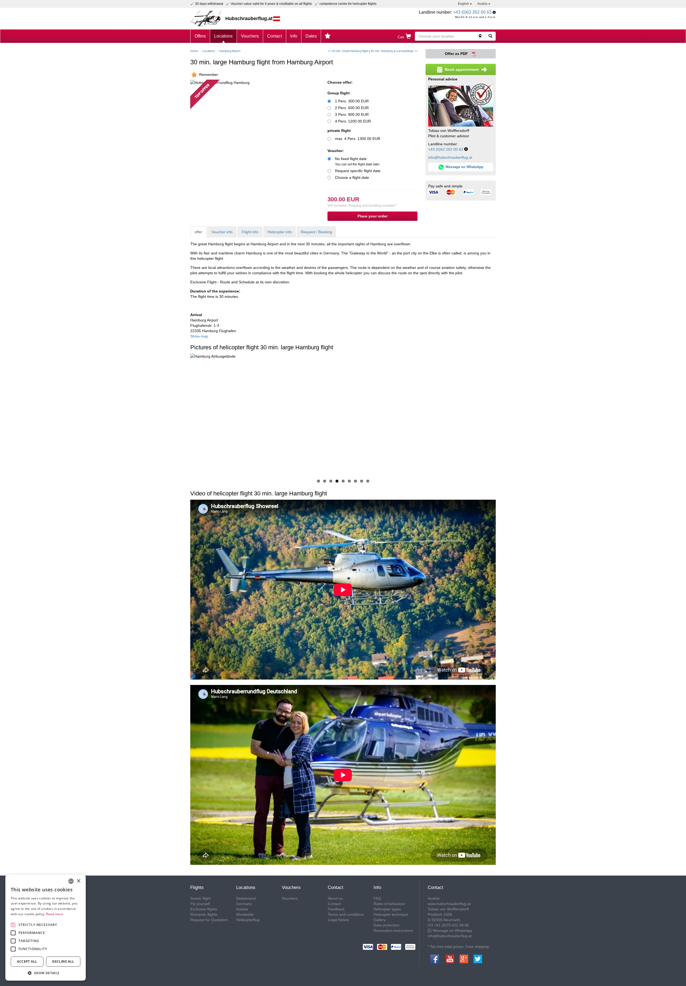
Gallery (380, 920)
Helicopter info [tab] (279, 232)
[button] (45, 972)
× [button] (78, 881)
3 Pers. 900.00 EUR (352, 114)
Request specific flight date (358, 171)
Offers (200, 36)
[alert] (45, 927)
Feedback (336, 909)
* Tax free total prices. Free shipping (458, 946)
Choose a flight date (352, 177)
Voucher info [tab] (222, 232)
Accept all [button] (27, 961)
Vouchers (250, 36)
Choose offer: (340, 82)
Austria (482, 4)
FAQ (377, 898)
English (464, 4)
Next (503, 415)
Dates (311, 36)
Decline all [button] (63, 961)
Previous (182, 415)
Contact (274, 36)
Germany (244, 904)
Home (194, 51)
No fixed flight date (357, 161)
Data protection (387, 925)
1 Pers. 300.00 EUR (352, 101)
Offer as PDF (457, 53)
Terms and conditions (346, 914)
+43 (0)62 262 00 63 (472, 12)
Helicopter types (387, 909)
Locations (223, 36)
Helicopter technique (391, 914)
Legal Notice (338, 920)
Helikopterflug (247, 920)
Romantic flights (203, 914)
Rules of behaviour (389, 904)
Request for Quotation (209, 920)
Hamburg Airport (229, 51)
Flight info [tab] (250, 232)
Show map (199, 336)
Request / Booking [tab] (316, 232)
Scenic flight (200, 898)
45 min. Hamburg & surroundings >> (394, 51)
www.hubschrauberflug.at (449, 904)
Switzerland (246, 898)
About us (335, 898)
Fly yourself (200, 904)
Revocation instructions (393, 930)
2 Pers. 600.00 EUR (352, 108)
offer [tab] (198, 232)
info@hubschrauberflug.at (450, 157)
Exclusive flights (203, 909)
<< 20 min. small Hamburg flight (348, 51)
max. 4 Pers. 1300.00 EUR (357, 138)
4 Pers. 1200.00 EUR (353, 121)
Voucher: (335, 151)
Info (293, 36)
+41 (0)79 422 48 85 (451, 925)
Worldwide (245, 914)
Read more (54, 914)
